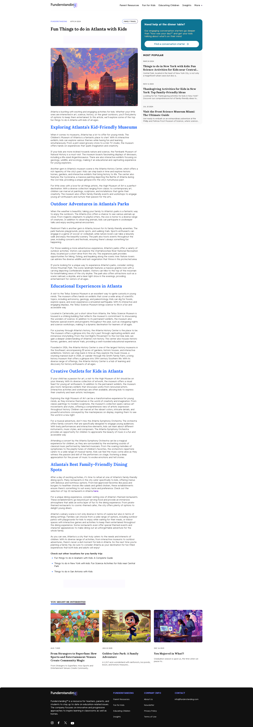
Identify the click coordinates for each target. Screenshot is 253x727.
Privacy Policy (150, 711)
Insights (186, 5)
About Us (148, 699)
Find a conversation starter (169, 44)
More (197, 5)
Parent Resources (129, 5)
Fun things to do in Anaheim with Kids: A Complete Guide (83, 557)
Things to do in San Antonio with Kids (73, 571)
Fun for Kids (148, 5)
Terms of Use (150, 716)
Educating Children (169, 5)
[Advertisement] (94, 40)
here (95, 491)
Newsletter (149, 705)
